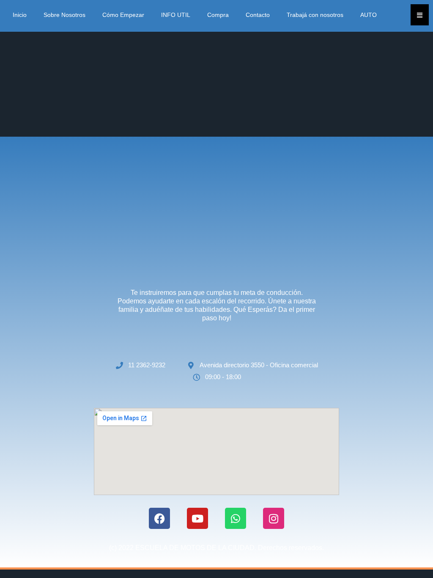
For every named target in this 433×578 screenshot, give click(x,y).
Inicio (20, 14)
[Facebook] (159, 518)
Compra (218, 14)
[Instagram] (273, 518)
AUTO (368, 14)
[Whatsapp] (235, 518)
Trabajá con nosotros (315, 14)
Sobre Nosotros (64, 14)
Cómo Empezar (123, 14)
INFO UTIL (175, 14)
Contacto (258, 14)
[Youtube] (197, 518)
